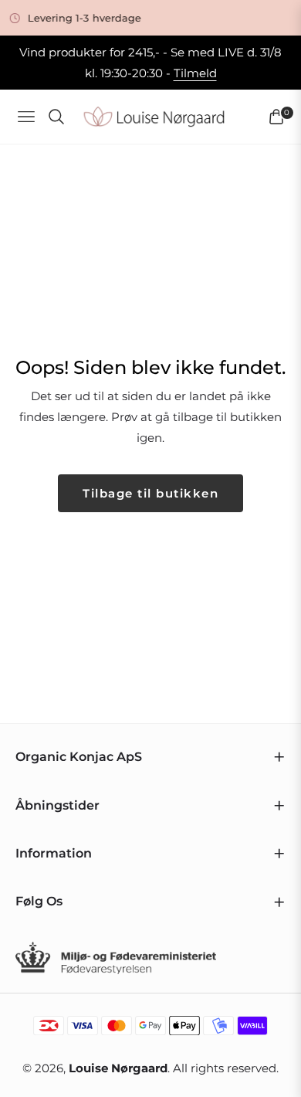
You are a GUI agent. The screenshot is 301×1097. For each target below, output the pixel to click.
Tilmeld (195, 73)
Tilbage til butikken (150, 493)
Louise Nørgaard (118, 1068)
